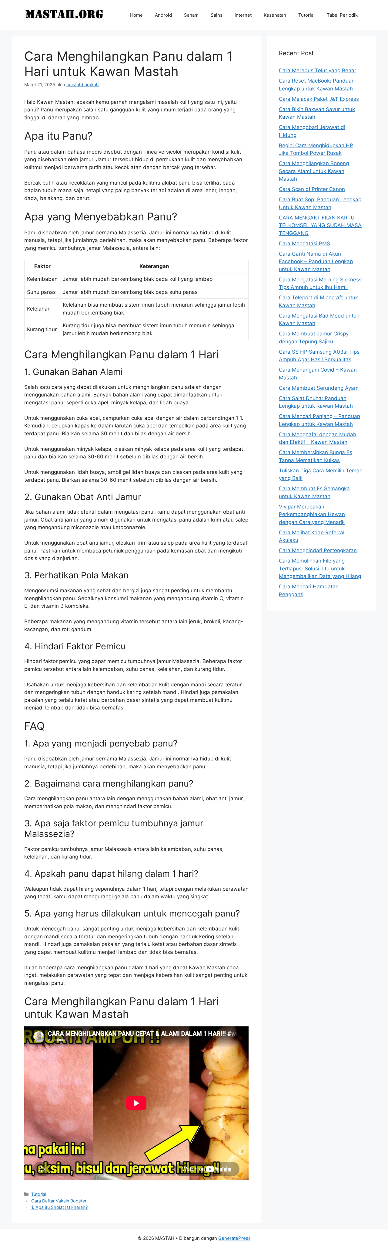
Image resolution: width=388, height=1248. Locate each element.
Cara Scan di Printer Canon (312, 189)
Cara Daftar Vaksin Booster (58, 1200)
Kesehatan (275, 15)
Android (163, 15)
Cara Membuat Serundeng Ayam (319, 388)
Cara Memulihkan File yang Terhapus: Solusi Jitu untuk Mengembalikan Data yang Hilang (320, 568)
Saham (191, 15)
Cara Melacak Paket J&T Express (319, 99)
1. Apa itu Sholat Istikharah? (59, 1207)
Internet (243, 15)
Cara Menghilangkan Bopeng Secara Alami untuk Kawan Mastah (314, 171)
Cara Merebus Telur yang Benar (317, 70)
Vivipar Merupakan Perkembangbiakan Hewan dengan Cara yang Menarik (312, 514)
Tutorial (306, 15)
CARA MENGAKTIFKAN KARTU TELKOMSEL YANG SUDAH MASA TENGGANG (320, 225)
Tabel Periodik (342, 15)
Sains (216, 15)
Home (136, 15)
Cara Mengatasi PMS (304, 243)
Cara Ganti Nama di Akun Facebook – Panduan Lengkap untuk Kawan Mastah (316, 261)
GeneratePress (234, 1238)
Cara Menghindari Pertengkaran (318, 550)
